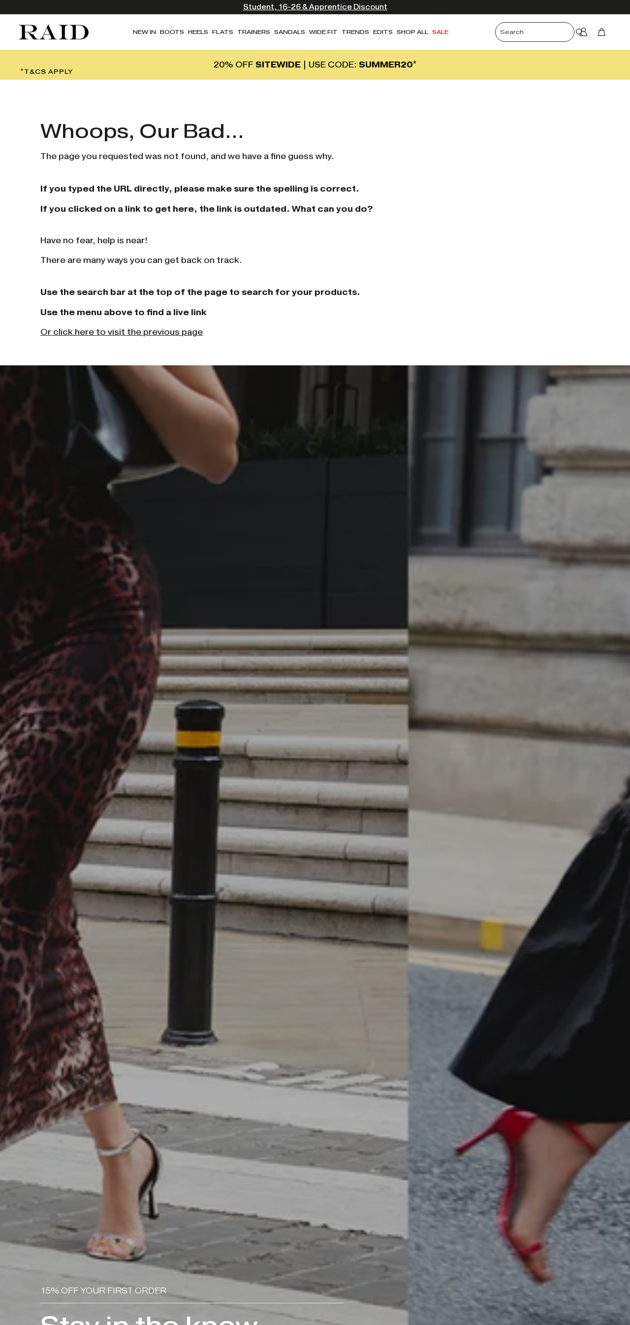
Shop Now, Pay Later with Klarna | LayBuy (441, 7)
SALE (440, 31)
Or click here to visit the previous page (121, 332)
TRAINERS (253, 31)
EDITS (383, 31)
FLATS (222, 31)
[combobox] (543, 32)
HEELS (198, 31)
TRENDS (355, 31)
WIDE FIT (323, 31)
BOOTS (172, 31)
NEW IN (144, 31)
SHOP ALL (412, 31)
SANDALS (289, 31)
